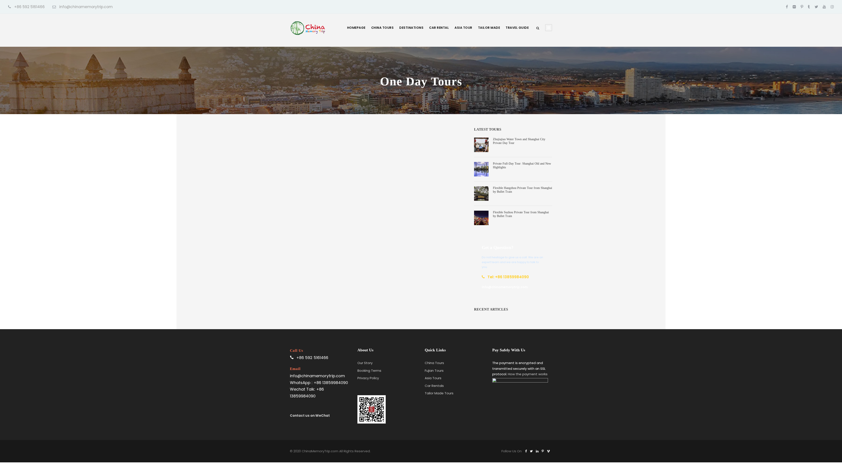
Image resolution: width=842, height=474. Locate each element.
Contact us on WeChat (310, 415)
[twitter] (816, 6)
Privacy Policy (368, 378)
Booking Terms (369, 370)
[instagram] (832, 6)
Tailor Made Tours (439, 393)
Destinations (411, 27)
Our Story (365, 363)
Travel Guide (517, 27)
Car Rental (439, 27)
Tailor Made (489, 27)
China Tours (382, 27)
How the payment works (528, 374)
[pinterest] (802, 6)
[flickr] (794, 6)
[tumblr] (809, 6)
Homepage (356, 27)
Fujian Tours (434, 370)
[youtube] (824, 6)
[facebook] (787, 6)
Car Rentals (434, 385)
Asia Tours (433, 378)
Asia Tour (463, 27)
